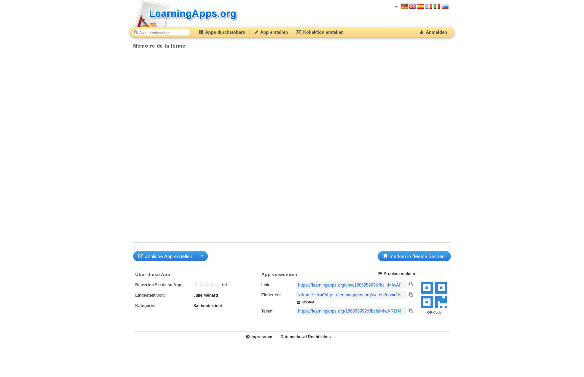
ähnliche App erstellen (168, 256)
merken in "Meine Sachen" (417, 256)
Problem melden (399, 274)
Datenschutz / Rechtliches (306, 336)
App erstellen (273, 32)
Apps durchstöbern (224, 32)
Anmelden (435, 32)
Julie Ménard (205, 295)
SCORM (307, 302)
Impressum (260, 336)
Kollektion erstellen (323, 32)
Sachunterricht (207, 305)
